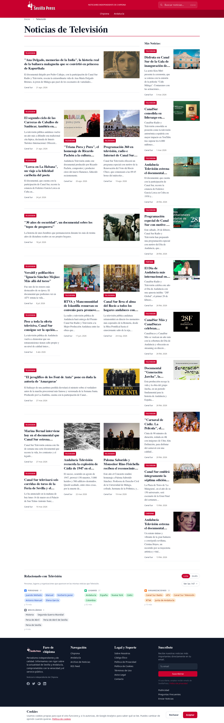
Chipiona (104, 13)
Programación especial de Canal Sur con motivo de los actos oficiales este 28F (156, 224)
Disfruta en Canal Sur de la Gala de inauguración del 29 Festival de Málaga (156, 65)
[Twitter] (33, 683)
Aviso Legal (120, 674)
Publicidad (163, 690)
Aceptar (190, 714)
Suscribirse (178, 673)
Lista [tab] (185, 576)
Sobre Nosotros (122, 653)
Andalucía (119, 13)
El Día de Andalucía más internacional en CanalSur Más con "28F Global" (157, 276)
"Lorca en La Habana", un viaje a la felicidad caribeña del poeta (41, 170)
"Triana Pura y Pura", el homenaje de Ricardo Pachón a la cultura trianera (81, 153)
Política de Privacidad (125, 661)
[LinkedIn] (44, 683)
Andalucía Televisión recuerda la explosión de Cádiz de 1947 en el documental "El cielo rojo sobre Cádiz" (82, 468)
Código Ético (120, 657)
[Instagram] (39, 683)
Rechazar (174, 714)
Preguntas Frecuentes (169, 694)
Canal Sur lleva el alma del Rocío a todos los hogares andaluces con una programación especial (120, 310)
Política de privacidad (178, 683)
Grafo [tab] (194, 576)
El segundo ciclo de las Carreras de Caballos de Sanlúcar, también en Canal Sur (41, 124)
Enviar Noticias (166, 698)
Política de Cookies (123, 666)
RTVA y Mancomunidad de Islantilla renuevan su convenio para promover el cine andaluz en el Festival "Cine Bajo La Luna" (81, 312)
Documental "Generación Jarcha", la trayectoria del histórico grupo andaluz (155, 378)
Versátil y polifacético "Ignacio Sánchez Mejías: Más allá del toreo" (42, 276)
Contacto (118, 679)
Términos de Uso (123, 670)
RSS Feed (75, 666)
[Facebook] (28, 683)
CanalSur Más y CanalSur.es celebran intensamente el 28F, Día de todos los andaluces (156, 330)
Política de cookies (61, 719)
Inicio (27, 19)
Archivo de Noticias (80, 661)
